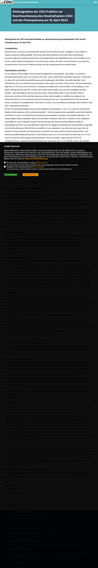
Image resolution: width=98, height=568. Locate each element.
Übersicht (42, 162)
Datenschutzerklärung (36, 158)
